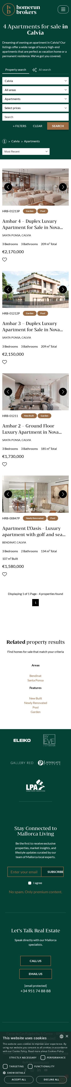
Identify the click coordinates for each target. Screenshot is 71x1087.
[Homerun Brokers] (4, 141)
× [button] (66, 1036)
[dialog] (35, 1059)
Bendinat (35, 675)
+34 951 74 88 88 (35, 991)
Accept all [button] (19, 1079)
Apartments (32, 141)
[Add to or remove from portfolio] (4, 259)
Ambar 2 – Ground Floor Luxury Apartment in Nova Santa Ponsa (30, 432)
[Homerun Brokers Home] (21, 9)
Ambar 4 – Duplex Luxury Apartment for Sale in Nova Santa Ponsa (31, 227)
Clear (37, 126)
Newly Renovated (35, 702)
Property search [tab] (15, 69)
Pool (36, 707)
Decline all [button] (51, 1079)
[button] (35, 1073)
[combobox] (26, 151)
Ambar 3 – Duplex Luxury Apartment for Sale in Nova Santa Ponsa (31, 329)
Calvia (15, 141)
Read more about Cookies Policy (46, 1051)
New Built (35, 698)
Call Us (35, 961)
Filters (20, 126)
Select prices (13, 108)
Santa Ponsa (35, 680)
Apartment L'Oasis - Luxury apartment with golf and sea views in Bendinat (32, 534)
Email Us (35, 974)
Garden (36, 712)
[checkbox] (35, 883)
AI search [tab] (44, 69)
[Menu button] (63, 9)
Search (58, 126)
